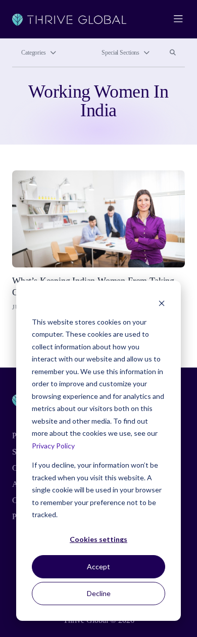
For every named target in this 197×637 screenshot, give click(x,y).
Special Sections (120, 52)
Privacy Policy (53, 445)
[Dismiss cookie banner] (161, 302)
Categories (33, 52)
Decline (99, 593)
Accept (98, 566)
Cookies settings (98, 539)
